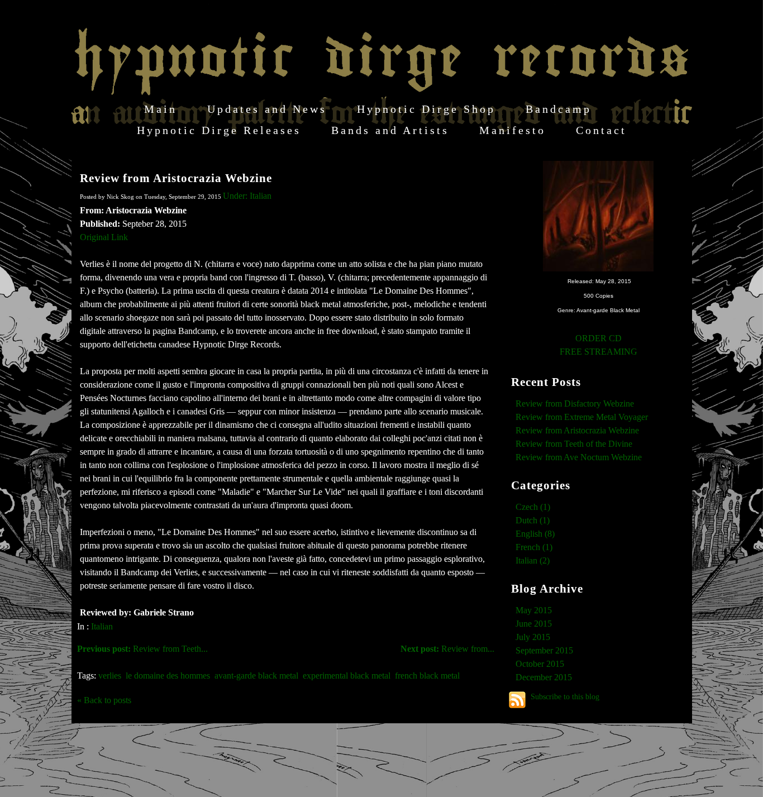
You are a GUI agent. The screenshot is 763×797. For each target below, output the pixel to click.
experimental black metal (346, 675)
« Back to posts (104, 700)
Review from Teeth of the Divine (574, 443)
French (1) (534, 547)
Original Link (104, 237)
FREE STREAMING (598, 351)
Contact (601, 130)
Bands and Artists (390, 130)
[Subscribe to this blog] (517, 700)
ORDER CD (598, 338)
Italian (102, 626)
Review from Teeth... (142, 648)
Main (160, 109)
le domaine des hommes (168, 675)
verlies (109, 675)
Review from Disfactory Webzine (575, 403)
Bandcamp (559, 109)
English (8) (535, 533)
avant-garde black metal (256, 675)
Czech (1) (533, 507)
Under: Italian (247, 196)
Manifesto (512, 130)
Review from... (447, 648)
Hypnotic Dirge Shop (426, 109)
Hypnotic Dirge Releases (219, 130)
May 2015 (534, 610)
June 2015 (534, 623)
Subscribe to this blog (565, 696)
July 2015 (533, 637)
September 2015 (544, 650)
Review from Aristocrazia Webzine (176, 177)
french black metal (427, 675)
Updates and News (267, 109)
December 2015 (544, 677)
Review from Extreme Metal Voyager (582, 417)
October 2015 (540, 664)
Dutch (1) (533, 520)
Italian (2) (533, 560)
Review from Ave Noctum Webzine (579, 457)
